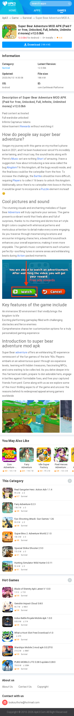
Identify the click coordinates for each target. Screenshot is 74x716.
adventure (21, 352)
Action (21, 255)
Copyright (42, 686)
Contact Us (25, 686)
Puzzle (45, 189)
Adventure (14, 212)
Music (14, 158)
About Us (7, 686)
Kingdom (12, 167)
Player (16, 180)
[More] (70, 481)
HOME (12, 10)
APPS (37, 10)
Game (15, 17)
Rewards (25, 126)
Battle (37, 176)
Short (40, 158)
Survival (27, 17)
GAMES (61, 10)
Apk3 (5, 17)
